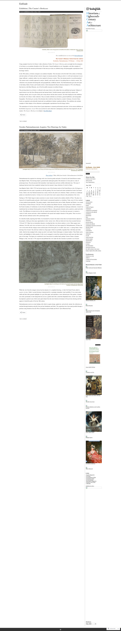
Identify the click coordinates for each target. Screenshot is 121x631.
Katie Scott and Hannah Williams (94, 267)
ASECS (87, 257)
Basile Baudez (89, 305)
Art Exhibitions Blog (91, 477)
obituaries (88, 234)
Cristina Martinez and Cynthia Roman (93, 407)
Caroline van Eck (90, 372)
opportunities (89, 240)
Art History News (90, 478)
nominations (89, 230)
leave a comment (23, 121)
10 (99, 190)
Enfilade (23, 3)
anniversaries (89, 202)
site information (89, 245)
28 (93, 194)
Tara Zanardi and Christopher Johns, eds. (93, 311)
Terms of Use (89, 180)
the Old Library (48, 111)
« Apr (87, 196)
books (87, 205)
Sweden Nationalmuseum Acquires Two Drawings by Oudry (43, 127)
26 (89, 194)
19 (89, 193)
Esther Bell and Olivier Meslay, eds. (93, 396)
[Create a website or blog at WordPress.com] (60, 629)
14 (93, 192)
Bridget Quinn (89, 437)
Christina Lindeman (90, 463)
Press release (49, 175)
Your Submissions (90, 182)
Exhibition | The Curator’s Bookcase (33, 8)
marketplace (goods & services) (93, 225)
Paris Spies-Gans (90, 432)
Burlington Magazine (91, 481)
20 (91, 193)
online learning (89, 237)
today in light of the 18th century (93, 250)
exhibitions (26, 11)
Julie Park (88, 339)
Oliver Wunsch (89, 468)
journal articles (89, 222)
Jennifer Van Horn (90, 401)
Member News (89, 227)
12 (89, 192)
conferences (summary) (91, 210)
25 (87, 194)
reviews (88, 244)
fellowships (88, 215)
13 (91, 192)
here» (93, 28)
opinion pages (89, 239)
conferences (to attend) (91, 212)
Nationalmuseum (78, 55)
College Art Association (91, 259)
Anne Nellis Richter (90, 367)
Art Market (88, 203)
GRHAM (88, 483)
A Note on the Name (90, 179)
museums (26, 130)
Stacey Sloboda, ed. (90, 300)
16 (97, 192)
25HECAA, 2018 (90, 256)
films (87, 217)
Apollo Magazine (90, 475)
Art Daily (88, 476)
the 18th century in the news (92, 249)
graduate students (90, 218)
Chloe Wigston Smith (91, 273)
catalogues (88, 208)
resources (88, 242)
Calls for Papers (90, 207)
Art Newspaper (90, 480)
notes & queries (89, 232)
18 (87, 193)
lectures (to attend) (90, 224)
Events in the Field (90, 482)
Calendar (88, 261)
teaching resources (90, 247)
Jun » (90, 196)
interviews (88, 220)
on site (87, 235)
